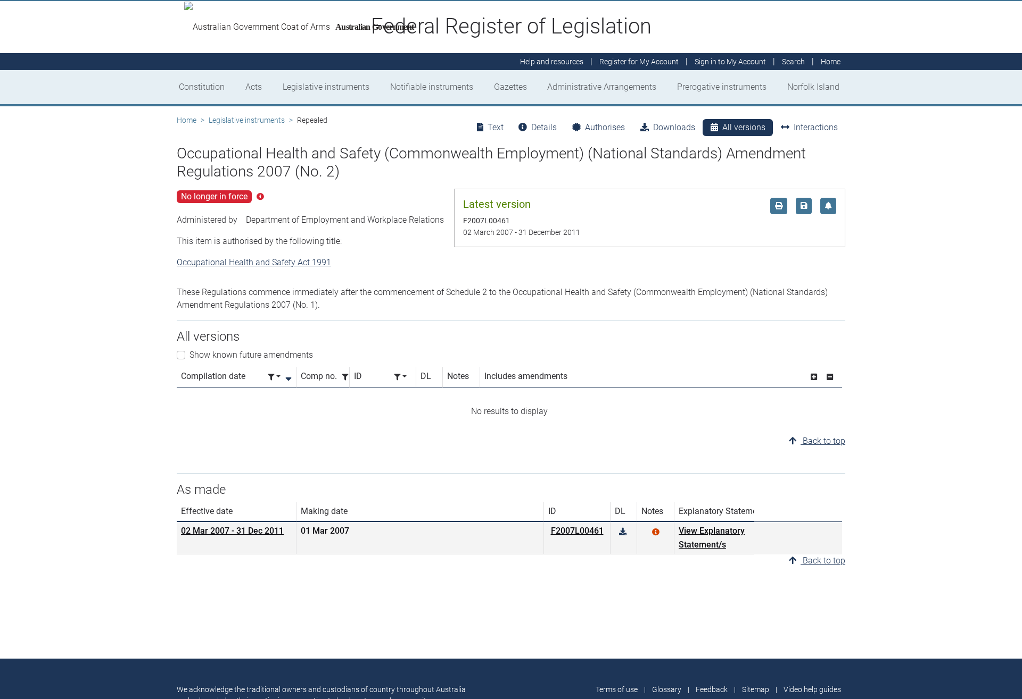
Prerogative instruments (722, 87)
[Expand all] (814, 377)
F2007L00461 (577, 531)
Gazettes (510, 87)
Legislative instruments (326, 87)
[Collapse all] (830, 377)
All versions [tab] (743, 127)
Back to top (823, 441)
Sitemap (755, 689)
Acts (253, 87)
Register (639, 61)
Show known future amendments (251, 355)
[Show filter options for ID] (400, 377)
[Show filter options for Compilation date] (274, 377)
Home (186, 120)
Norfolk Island (813, 87)
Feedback (712, 689)
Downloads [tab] (674, 127)
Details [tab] (544, 127)
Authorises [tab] (605, 127)
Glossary (666, 689)
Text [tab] (496, 127)
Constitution (202, 87)
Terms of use (617, 689)
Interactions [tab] (816, 127)
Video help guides (812, 689)
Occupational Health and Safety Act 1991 (254, 262)
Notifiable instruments (431, 87)
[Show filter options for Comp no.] (348, 377)
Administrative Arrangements (601, 87)
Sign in (730, 61)
